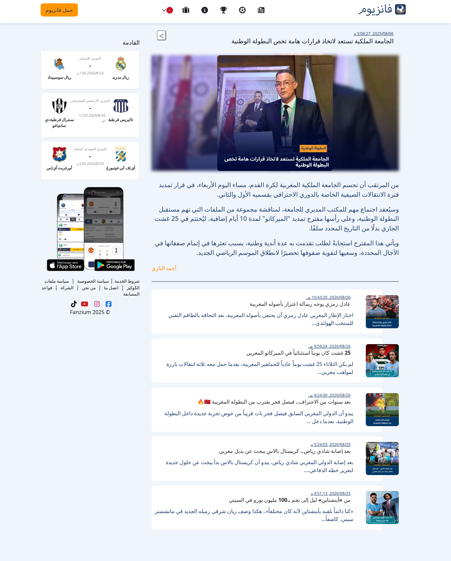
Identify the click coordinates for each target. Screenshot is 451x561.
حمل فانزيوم (59, 10)
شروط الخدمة (127, 281)
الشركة (67, 288)
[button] (164, 10)
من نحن (89, 288)
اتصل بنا (111, 288)
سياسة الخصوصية (93, 281)
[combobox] (169, 10)
